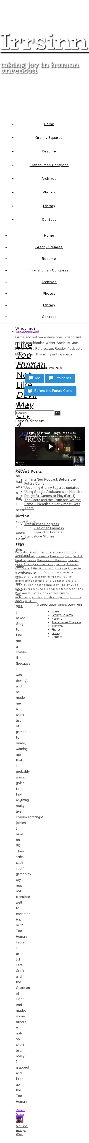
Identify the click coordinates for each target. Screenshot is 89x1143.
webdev (37, 597)
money (20, 572)
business (46, 552)
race (58, 576)
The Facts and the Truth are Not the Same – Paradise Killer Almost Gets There (52, 504)
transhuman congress (44, 589)
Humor (49, 568)
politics (68, 572)
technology (50, 584)
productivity (24, 576)
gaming (73, 560)
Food (68, 556)
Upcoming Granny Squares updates (51, 488)
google (60, 564)
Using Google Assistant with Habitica (53, 492)
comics (58, 552)
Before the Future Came (53, 391)
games (31, 560)
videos (64, 593)
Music (30, 572)
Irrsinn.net (62, 378)
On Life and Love (48, 572)
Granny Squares (49, 138)
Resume (49, 151)
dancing (70, 552)
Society (71, 580)
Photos (49, 192)
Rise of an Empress (49, 528)
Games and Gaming (52, 560)
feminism (42, 556)
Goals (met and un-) (39, 564)
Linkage (61, 568)
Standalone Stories (39, 536)
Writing (31, 601)
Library (49, 206)
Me (37, 378)
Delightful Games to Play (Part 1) (49, 496)
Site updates (55, 580)
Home (49, 124)
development (25, 556)
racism (68, 576)
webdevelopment (56, 597)
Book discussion (27, 552)
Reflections (23, 580)
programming (44, 576)
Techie (20, 584)
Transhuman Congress (49, 165)
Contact (49, 220)
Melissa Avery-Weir (22, 1130)
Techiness (34, 584)
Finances (57, 556)
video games (49, 593)
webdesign (23, 597)
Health (38, 568)
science (39, 580)
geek (19, 564)
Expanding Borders (48, 532)
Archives (49, 179)
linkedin (74, 568)
